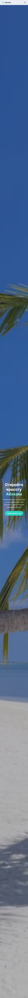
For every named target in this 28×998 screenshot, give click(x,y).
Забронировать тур (14, 513)
